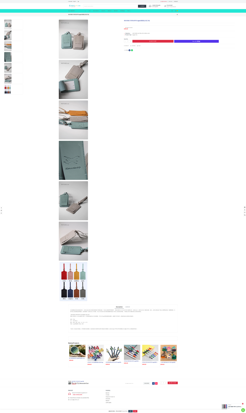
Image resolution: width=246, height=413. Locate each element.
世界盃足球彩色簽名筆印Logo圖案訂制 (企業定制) (150, 362)
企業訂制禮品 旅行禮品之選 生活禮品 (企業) (141, 33)
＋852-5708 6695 (77, 394)
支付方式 (170, 1)
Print (139, 45)
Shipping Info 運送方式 (110, 396)
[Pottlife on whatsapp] (1, 213)
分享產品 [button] (127, 50)
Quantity (126, 39)
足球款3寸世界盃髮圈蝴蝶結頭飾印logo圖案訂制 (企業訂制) (96, 362)
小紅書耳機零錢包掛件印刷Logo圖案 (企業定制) (167, 362)
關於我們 (107, 393)
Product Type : (128, 34)
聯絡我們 (176, 1)
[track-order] (78, 1)
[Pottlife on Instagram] (1, 210)
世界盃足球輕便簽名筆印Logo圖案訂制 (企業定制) (132, 361)
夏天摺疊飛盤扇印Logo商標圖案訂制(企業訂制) (77, 358)
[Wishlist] (244, 212)
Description (119, 307)
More (128, 10)
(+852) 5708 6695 (156, 5)
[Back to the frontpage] (177, 14)
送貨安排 (127, 307)
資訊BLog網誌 (108, 402)
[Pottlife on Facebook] (1, 208)
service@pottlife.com (74, 399)
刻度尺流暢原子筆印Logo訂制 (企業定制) (235, 406)
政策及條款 (108, 398)
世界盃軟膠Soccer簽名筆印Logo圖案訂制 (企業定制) (114, 362)
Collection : (127, 33)
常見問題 (107, 394)
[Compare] (244, 215)
